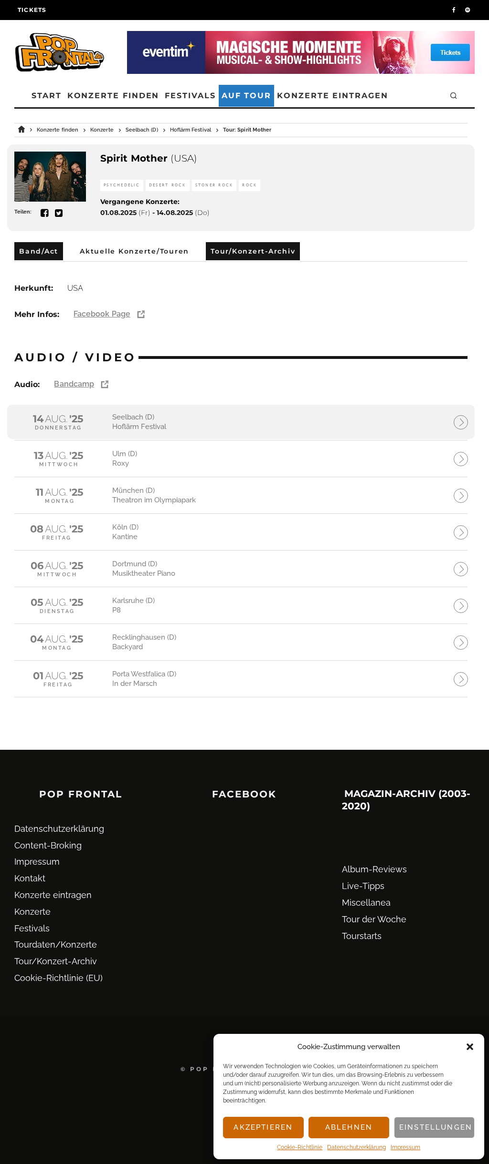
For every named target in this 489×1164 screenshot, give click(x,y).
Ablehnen (348, 1127)
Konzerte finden (113, 95)
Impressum (405, 1147)
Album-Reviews (374, 869)
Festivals (190, 95)
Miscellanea (366, 903)
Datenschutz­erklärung (356, 1147)
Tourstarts (362, 936)
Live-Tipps (363, 886)
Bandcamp (74, 383)
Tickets (32, 9)
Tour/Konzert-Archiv (55, 961)
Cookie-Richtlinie (299, 1147)
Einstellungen (435, 1127)
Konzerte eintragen (332, 95)
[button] (470, 1047)
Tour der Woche (374, 919)
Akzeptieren (263, 1127)
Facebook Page (102, 313)
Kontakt (29, 878)
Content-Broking (48, 845)
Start (47, 95)
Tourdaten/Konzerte (55, 944)
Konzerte (32, 912)
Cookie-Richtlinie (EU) (58, 978)
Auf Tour (246, 95)
